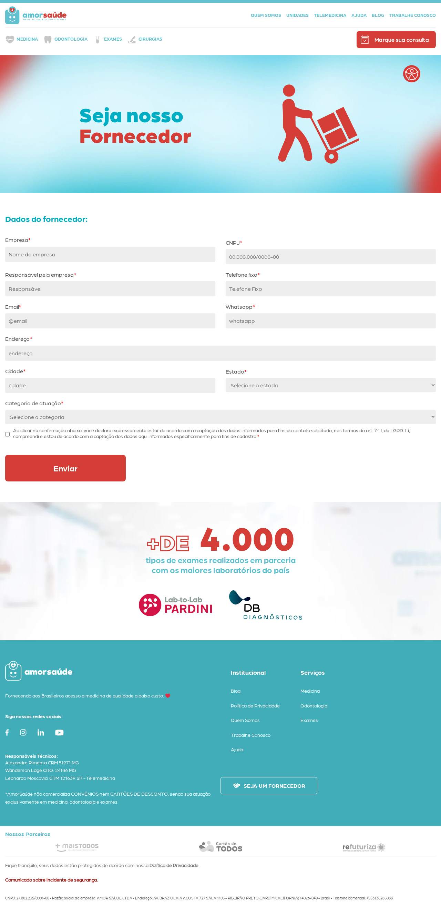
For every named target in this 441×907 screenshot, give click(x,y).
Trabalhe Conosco (250, 734)
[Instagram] (25, 732)
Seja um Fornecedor (274, 785)
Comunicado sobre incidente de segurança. (51, 879)
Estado (235, 371)
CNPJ (233, 242)
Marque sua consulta (402, 39)
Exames (113, 38)
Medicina (27, 38)
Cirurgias (150, 38)
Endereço (17, 338)
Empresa (16, 239)
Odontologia (71, 38)
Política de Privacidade (255, 705)
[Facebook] (8, 732)
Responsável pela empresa (39, 274)
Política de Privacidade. (174, 865)
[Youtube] (61, 732)
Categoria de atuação (33, 403)
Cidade (14, 371)
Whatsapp (239, 306)
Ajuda (237, 749)
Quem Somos (245, 720)
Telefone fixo (241, 274)
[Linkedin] (43, 732)
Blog (235, 690)
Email (12, 306)
